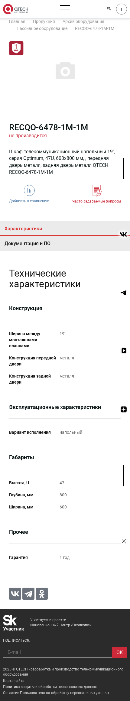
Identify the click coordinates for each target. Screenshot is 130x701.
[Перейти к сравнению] (121, 9)
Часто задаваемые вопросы (96, 201)
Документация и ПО (27, 243)
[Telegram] (28, 594)
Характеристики (23, 229)
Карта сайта (13, 681)
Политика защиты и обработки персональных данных (50, 687)
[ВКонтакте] (15, 594)
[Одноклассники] (42, 594)
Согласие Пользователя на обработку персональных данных (56, 693)
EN (109, 9)
